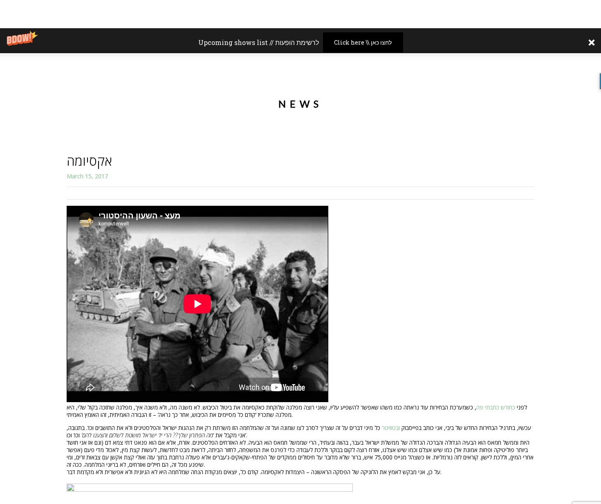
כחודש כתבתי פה (496, 407)
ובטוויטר (391, 428)
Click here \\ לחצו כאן (363, 42)
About (462, 83)
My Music (427, 83)
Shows (494, 83)
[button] (300, 42)
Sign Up (527, 83)
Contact (564, 83)
